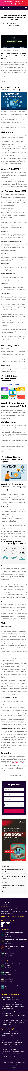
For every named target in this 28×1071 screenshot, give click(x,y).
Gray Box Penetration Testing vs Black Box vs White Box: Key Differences (14, 886)
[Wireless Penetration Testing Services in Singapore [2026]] (2, 941)
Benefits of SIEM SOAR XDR (15, 775)
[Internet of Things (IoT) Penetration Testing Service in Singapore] (2, 953)
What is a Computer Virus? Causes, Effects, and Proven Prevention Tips (13, 877)
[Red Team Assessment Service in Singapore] (2, 947)
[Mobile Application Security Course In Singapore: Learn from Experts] (2, 979)
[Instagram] (2, 925)
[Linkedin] (9, 923)
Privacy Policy (14, 1064)
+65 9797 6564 (21, 1)
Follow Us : (8, 4)
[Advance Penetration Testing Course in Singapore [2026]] (2, 986)
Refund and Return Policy (14, 1065)
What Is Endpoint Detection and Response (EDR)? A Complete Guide (13, 881)
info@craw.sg (9, 1)
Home (14, 22)
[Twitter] (4, 923)
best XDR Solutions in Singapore (19, 762)
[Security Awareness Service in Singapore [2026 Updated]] (2, 934)
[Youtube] (7, 923)
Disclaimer (14, 1067)
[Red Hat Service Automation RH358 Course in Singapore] (2, 965)
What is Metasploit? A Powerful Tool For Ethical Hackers (14, 873)
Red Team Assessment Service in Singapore (14, 946)
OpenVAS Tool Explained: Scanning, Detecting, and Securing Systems (12, 870)
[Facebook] (2, 923)
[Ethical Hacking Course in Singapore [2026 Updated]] (2, 972)
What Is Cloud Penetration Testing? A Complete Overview (12, 890)
